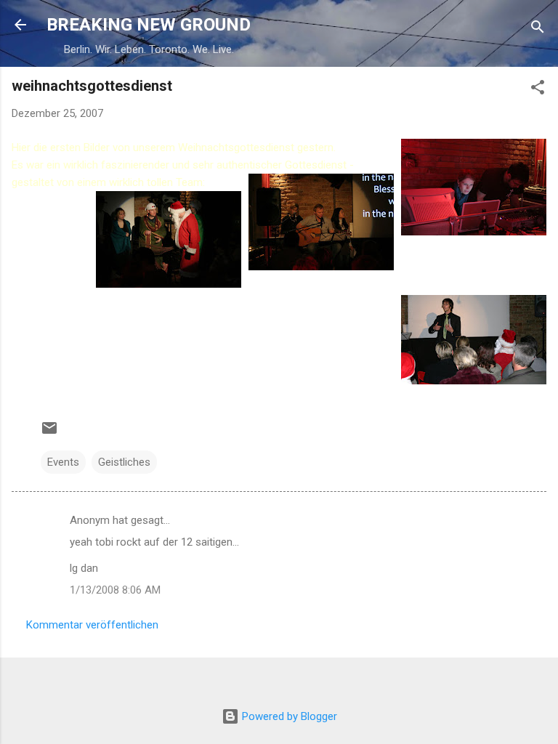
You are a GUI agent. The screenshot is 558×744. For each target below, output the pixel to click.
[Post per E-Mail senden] (49, 433)
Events (63, 462)
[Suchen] (537, 29)
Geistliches (124, 462)
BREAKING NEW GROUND (148, 25)
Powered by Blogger (288, 716)
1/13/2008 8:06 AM (115, 590)
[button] (537, 89)
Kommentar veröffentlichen (92, 624)
